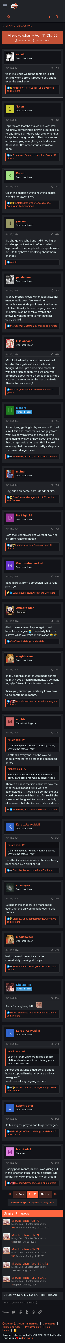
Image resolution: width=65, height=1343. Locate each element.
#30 (57, 576)
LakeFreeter (24, 1105)
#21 (58, 67)
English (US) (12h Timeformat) (21, 1323)
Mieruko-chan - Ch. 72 (25, 1220)
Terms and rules (12, 1326)
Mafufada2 (23, 1149)
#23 (57, 186)
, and (33, 325)
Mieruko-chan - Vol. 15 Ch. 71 (29, 1277)
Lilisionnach (24, 341)
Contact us (49, 1323)
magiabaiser (24, 656)
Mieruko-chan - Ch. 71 (25, 1235)
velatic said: (14, 1051)
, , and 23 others (34, 592)
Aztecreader (25, 608)
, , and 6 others (35, 1183)
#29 (57, 528)
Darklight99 (24, 515)
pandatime (23, 277)
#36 (57, 950)
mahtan (21, 471)
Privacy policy (33, 1326)
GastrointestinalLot (29, 563)
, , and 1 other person (29, 204)
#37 (57, 998)
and (27, 641)
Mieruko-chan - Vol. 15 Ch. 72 (29, 1263)
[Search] (8, 17)
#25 (58, 290)
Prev (21, 1194)
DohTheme (27, 1338)
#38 (57, 1044)
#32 (57, 669)
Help (48, 1326)
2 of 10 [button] (32, 1194)
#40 (57, 1162)
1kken (20, 106)
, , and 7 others (32, 870)
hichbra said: (15, 768)
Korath (20, 173)
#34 (57, 837)
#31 (58, 621)
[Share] (52, 68)
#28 (57, 485)
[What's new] (57, 17)
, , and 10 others (35, 809)
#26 (57, 354)
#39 (57, 1118)
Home (6, 1330)
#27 (57, 421)
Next (44, 1194)
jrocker (21, 221)
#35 (57, 898)
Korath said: (14, 739)
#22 (58, 120)
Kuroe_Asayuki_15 (28, 824)
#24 (57, 234)
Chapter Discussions (36, 1224)
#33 (57, 732)
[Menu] (5, 6)
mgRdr (20, 719)
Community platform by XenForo (32, 1335)
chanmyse (23, 885)
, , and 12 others (35, 456)
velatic (20, 54)
